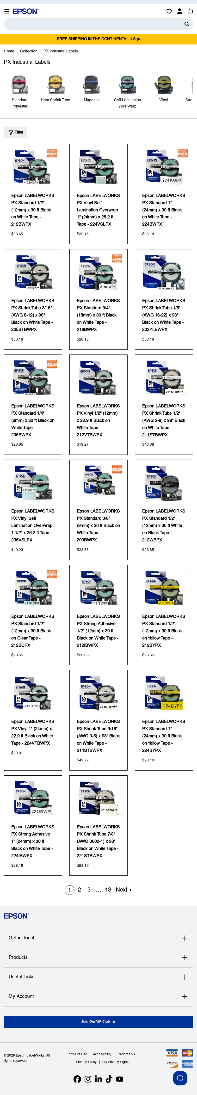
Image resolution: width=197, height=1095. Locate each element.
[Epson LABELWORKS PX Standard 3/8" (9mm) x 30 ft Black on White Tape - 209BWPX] (98, 482)
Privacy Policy (86, 1062)
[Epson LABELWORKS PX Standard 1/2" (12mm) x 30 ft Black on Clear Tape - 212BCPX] (33, 588)
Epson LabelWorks (30, 1055)
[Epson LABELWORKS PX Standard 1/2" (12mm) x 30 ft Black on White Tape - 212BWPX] (33, 167)
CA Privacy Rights (115, 1062)
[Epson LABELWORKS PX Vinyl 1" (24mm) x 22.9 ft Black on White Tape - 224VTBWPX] (33, 693)
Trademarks (126, 1054)
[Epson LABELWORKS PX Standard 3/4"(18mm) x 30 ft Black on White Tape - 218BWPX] (98, 272)
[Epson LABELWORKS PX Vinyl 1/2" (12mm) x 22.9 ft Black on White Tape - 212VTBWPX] (98, 377)
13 (108, 890)
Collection (28, 51)
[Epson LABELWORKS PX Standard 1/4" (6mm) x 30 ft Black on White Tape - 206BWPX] (33, 377)
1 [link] (69, 890)
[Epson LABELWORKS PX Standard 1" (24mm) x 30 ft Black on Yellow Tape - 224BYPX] (164, 693)
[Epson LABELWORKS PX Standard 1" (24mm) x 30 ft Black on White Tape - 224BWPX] (164, 167)
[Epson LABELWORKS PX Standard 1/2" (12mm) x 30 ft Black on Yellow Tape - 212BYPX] (164, 588)
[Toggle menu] (7, 11)
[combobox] (98, 24)
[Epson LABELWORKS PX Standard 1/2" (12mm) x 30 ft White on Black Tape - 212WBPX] (164, 482)
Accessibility (102, 1054)
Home (9, 51)
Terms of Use (77, 1054)
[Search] (187, 24)
